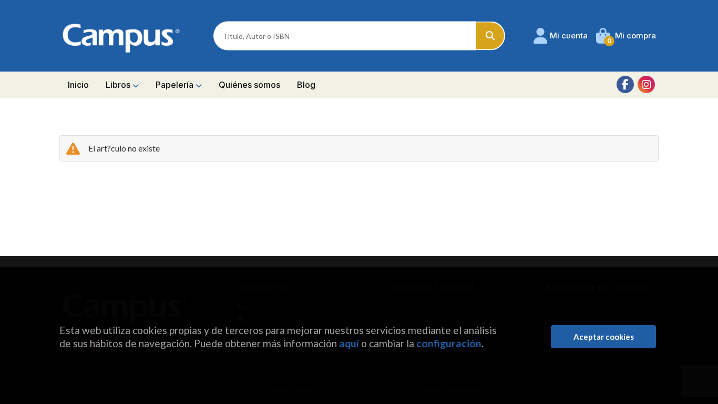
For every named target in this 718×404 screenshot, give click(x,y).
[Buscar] (490, 36)
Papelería (176, 84)
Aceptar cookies (603, 336)
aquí (349, 343)
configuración (448, 343)
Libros (119, 84)
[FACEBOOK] (625, 84)
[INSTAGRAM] (646, 84)
